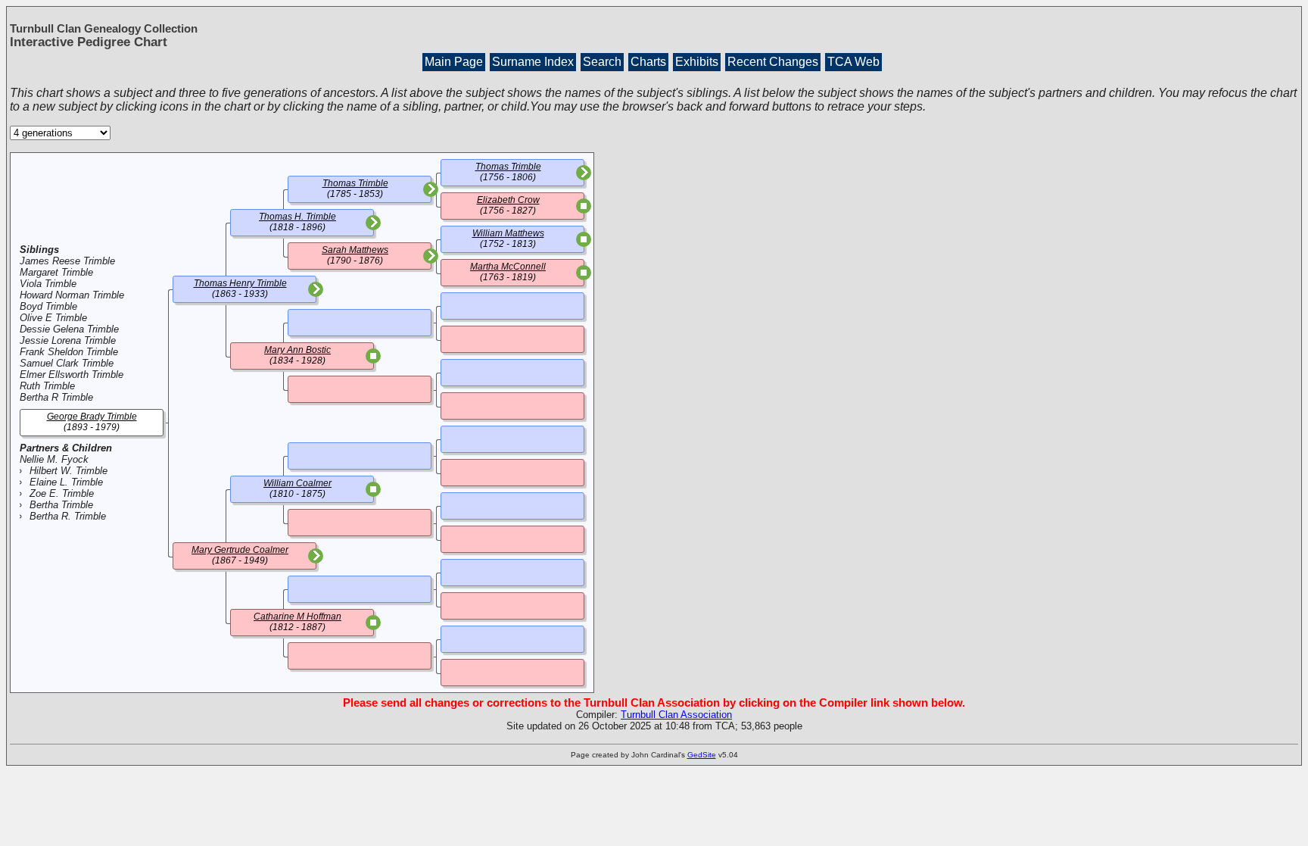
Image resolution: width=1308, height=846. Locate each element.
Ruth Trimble (47, 386)
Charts (648, 61)
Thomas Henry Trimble (240, 283)
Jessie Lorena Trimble (68, 340)
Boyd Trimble (48, 306)
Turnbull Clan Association (676, 714)
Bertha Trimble (61, 504)
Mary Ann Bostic (297, 350)
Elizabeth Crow (508, 200)
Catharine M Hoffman (297, 616)
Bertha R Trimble (56, 397)
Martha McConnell (508, 266)
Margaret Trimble (56, 272)
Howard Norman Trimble (72, 295)
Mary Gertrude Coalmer (240, 550)
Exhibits (696, 61)
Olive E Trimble (53, 317)
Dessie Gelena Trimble (69, 329)
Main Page (454, 61)
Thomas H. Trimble (297, 216)
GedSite (701, 755)
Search (602, 61)
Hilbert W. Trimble (68, 470)
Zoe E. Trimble (62, 493)
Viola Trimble (48, 283)
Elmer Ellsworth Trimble (71, 374)
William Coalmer (297, 483)
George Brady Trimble (92, 416)
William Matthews (508, 233)
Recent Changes (772, 61)
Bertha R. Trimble (68, 516)
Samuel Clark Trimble (67, 363)
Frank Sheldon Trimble (69, 351)
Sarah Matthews (355, 250)
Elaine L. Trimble (66, 482)
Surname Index (533, 61)
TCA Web (853, 61)
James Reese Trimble (67, 261)
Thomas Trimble (355, 183)
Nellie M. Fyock (54, 459)
